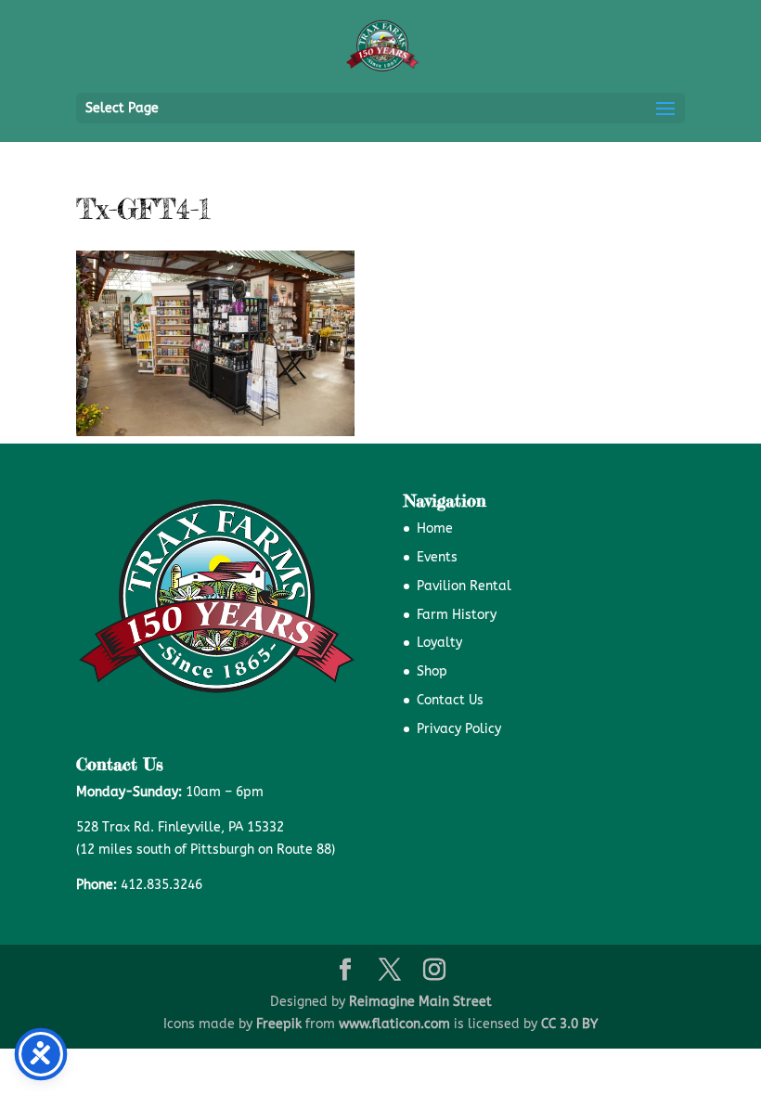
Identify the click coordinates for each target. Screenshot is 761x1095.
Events (437, 557)
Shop (432, 671)
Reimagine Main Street (420, 1002)
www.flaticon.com (394, 1024)
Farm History (457, 615)
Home (435, 528)
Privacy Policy (459, 729)
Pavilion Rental (464, 586)
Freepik (279, 1024)
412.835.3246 (161, 885)
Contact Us (450, 700)
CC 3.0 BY (569, 1024)
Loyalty (439, 643)
